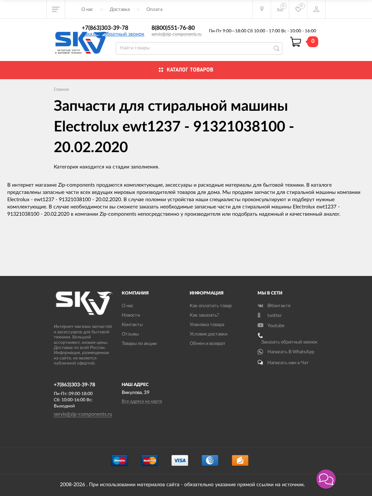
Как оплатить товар (211, 306)
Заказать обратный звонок (113, 34)
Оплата (154, 9)
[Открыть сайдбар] (56, 9)
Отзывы (130, 334)
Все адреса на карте (142, 401)
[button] (326, 479)
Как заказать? (204, 315)
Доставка (120, 9)
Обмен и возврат (208, 343)
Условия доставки (208, 334)
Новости (131, 315)
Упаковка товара (207, 324)
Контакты (132, 324)
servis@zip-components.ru (176, 34)
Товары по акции (139, 343)
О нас (87, 9)
